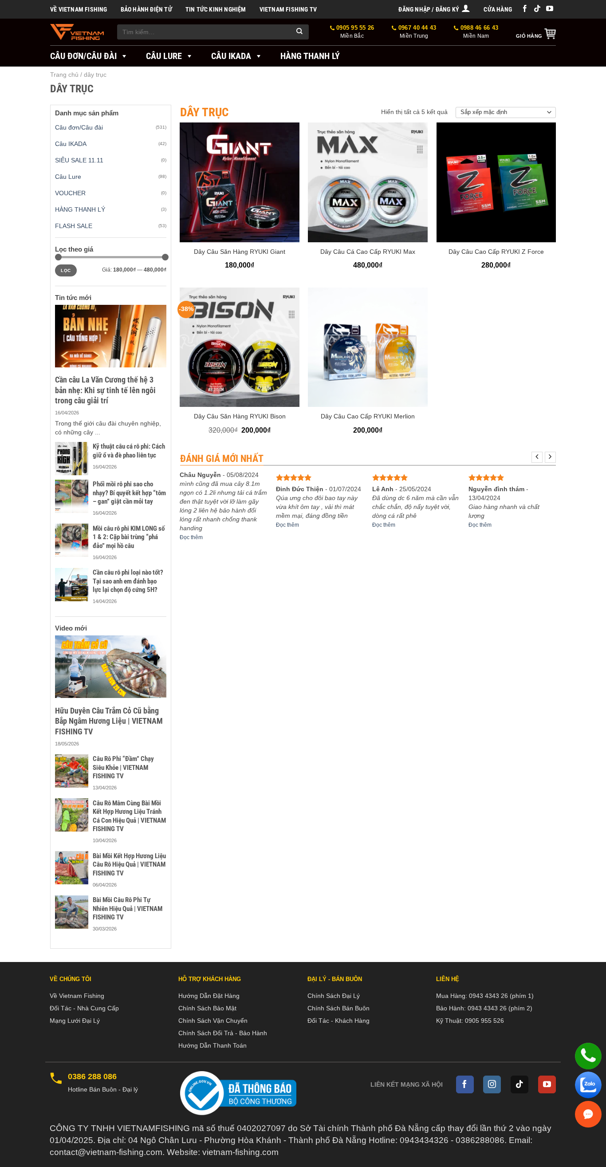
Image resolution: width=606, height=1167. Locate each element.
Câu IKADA (231, 56)
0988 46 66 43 (478, 31)
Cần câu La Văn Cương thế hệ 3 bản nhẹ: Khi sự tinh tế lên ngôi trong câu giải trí (105, 390)
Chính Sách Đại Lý (333, 995)
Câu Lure (164, 56)
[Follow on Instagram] (492, 1084)
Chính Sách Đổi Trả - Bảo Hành (222, 1033)
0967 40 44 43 (416, 31)
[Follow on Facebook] (524, 9)
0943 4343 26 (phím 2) (500, 1008)
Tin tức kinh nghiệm (215, 9)
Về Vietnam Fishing (78, 9)
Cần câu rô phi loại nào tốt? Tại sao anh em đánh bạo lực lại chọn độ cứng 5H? (128, 581)
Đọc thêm (191, 537)
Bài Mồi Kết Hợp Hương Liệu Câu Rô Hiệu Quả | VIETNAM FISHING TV (129, 864)
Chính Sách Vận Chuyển (213, 1020)
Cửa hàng (498, 9)
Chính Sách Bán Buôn (338, 1008)
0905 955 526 (484, 1020)
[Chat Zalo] (588, 1085)
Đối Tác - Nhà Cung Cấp (84, 1008)
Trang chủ (64, 74)
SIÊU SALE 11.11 (79, 160)
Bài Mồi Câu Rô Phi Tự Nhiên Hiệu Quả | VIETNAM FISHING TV (127, 908)
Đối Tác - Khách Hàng (338, 1020)
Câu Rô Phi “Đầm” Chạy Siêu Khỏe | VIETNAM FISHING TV (123, 767)
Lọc (66, 270)
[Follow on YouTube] (549, 9)
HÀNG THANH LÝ (80, 209)
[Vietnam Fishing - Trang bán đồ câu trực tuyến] (77, 32)
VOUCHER (70, 193)
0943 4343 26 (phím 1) (501, 995)
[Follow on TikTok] (537, 9)
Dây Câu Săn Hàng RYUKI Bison (240, 416)
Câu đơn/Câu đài (83, 56)
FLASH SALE (73, 225)
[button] (434, 9)
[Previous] (537, 457)
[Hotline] (588, 1056)
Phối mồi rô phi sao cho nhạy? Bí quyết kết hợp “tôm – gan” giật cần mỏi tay (129, 492)
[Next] (550, 457)
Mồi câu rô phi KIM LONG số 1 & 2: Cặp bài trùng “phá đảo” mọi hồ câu (129, 537)
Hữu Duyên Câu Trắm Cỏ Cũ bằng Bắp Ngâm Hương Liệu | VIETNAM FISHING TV (109, 721)
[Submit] (300, 31)
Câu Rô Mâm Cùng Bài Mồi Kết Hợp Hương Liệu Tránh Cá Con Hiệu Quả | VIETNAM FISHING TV (129, 816)
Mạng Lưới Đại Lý (75, 1020)
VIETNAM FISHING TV (288, 9)
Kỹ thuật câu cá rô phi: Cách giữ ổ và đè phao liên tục (129, 450)
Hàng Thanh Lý (310, 56)
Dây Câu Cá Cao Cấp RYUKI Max (367, 251)
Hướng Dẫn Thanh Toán (212, 1045)
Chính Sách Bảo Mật (207, 1008)
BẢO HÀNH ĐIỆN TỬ (146, 9)
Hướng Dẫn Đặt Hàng (209, 995)
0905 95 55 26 (354, 31)
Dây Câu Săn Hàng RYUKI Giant (239, 251)
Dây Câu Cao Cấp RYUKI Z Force (496, 251)
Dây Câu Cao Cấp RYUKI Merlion (368, 416)
